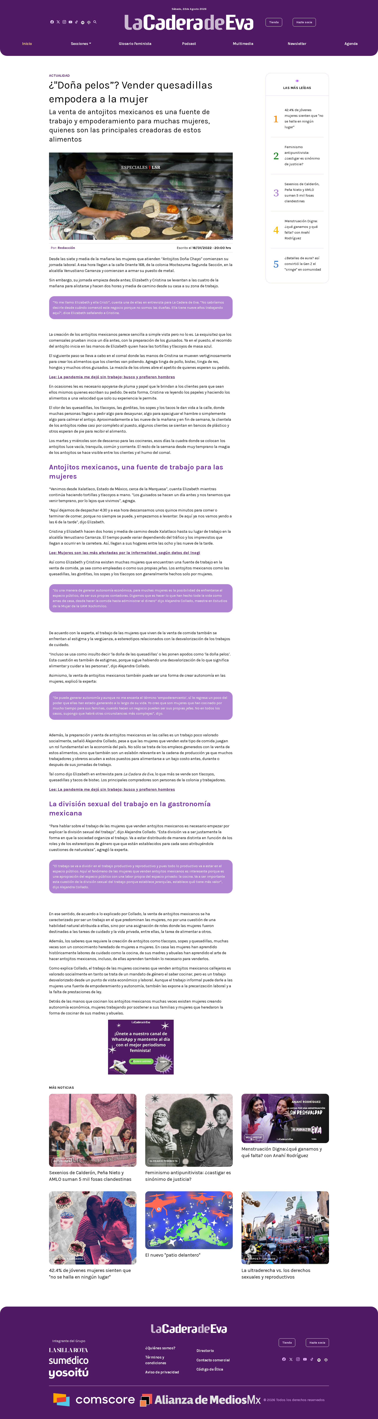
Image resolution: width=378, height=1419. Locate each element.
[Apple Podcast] (89, 22)
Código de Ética (209, 1369)
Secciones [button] (79, 43)
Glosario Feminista (135, 43)
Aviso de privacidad (162, 1372)
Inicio (27, 43)
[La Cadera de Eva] (64, 22)
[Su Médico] (68, 1359)
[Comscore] (94, 1399)
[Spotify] (82, 22)
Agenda (351, 43)
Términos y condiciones (155, 1360)
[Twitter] (58, 22)
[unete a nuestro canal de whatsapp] (141, 1046)
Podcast (189, 43)
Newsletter (297, 43)
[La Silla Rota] (68, 1350)
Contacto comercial (213, 1360)
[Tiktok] (76, 22)
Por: (63, 248)
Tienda (273, 22)
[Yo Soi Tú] (68, 1373)
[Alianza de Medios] (199, 1399)
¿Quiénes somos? (160, 1348)
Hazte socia (304, 22)
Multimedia (243, 43)
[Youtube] (70, 22)
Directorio (205, 1350)
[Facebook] (52, 22)
